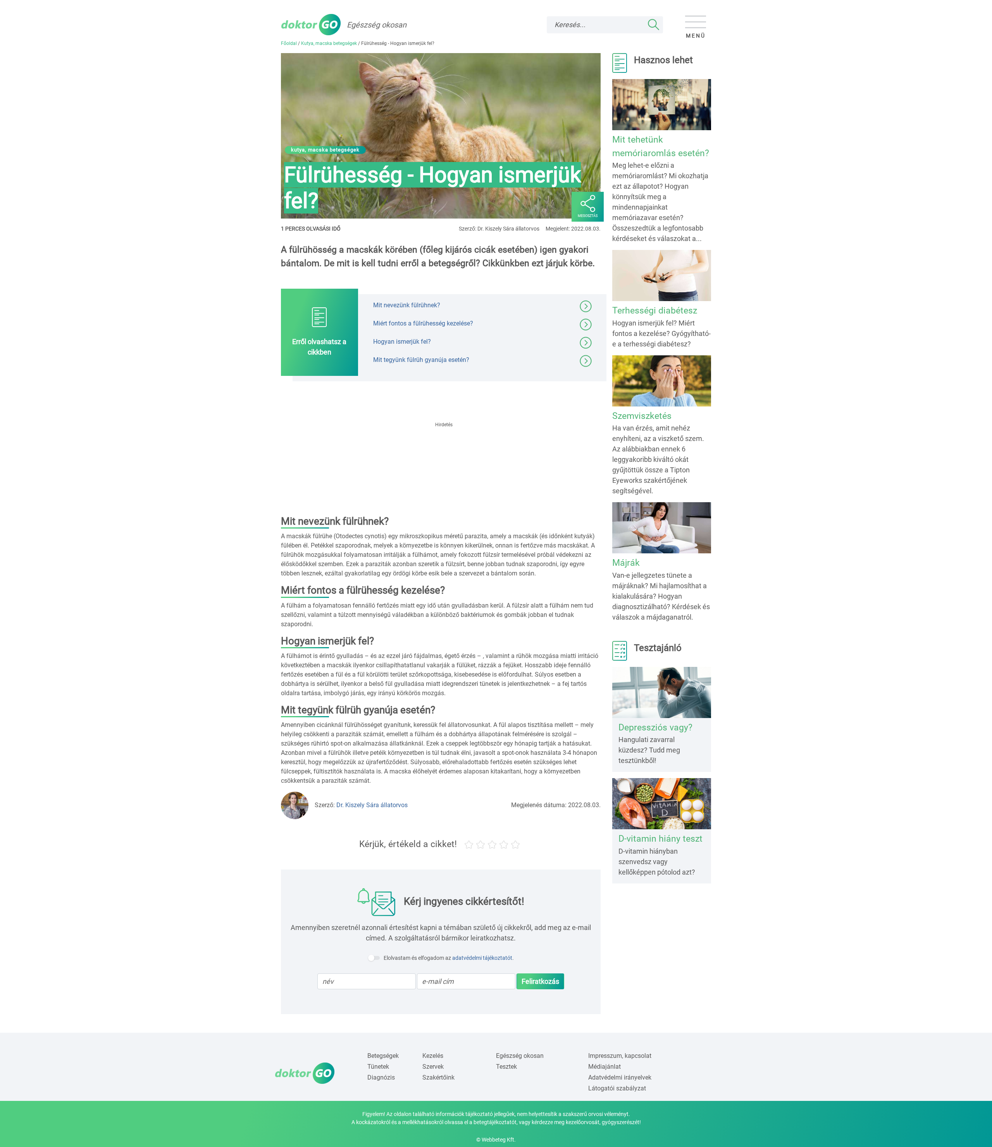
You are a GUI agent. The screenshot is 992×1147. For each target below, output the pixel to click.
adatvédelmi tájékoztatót (482, 958)
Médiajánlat (604, 1066)
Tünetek (378, 1066)
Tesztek (506, 1066)
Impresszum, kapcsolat (619, 1055)
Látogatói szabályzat (617, 1088)
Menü (696, 36)
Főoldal (289, 43)
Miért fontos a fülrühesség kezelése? (423, 323)
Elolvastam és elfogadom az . (449, 958)
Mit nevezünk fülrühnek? (406, 305)
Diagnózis (381, 1077)
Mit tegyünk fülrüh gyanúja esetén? (421, 359)
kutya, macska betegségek (325, 150)
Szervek (433, 1066)
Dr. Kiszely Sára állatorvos (372, 805)
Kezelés (432, 1055)
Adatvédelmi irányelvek (619, 1077)
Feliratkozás (540, 981)
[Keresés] (653, 24)
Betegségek (383, 1055)
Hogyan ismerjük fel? (402, 341)
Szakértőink (438, 1077)
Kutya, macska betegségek (329, 43)
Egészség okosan (520, 1055)
